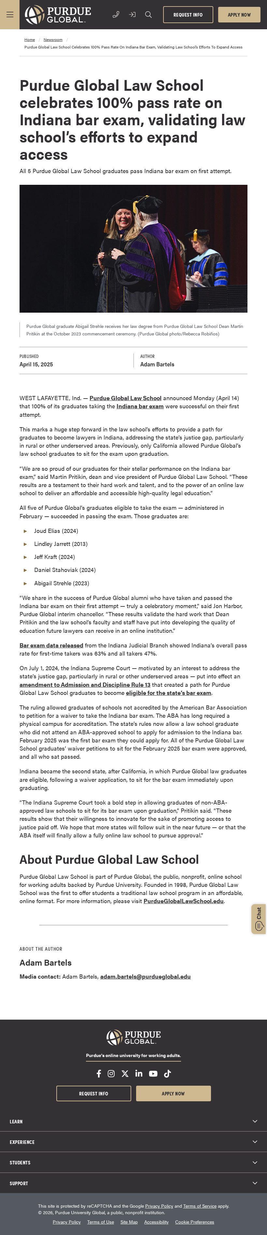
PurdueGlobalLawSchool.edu (184, 901)
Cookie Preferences (194, 1222)
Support (19, 1183)
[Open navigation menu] (10, 14)
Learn (16, 1121)
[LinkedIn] (138, 1073)
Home (29, 39)
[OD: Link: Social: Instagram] (111, 1073)
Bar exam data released (51, 645)
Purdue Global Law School (126, 398)
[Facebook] (98, 1073)
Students (20, 1162)
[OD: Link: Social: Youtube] (153, 1073)
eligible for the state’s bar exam (168, 692)
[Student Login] (132, 14)
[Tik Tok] (167, 1073)
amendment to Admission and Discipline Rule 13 (85, 684)
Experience (22, 1141)
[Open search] (148, 14)
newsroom (53, 39)
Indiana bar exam (140, 406)
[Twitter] (125, 1073)
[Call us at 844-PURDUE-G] (116, 14)
